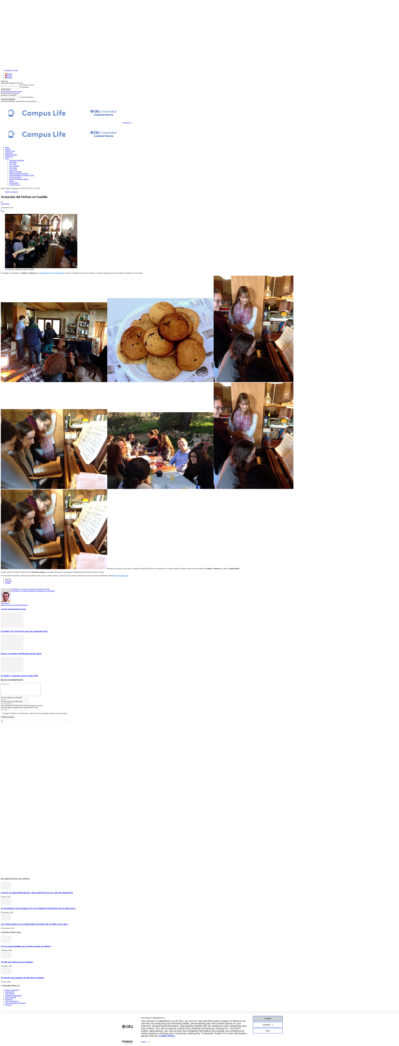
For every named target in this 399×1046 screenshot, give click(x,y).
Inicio (3, 188)
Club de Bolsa (13, 183)
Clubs (7, 158)
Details (143, 1042)
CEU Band (13, 162)
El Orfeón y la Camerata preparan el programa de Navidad (31, 589)
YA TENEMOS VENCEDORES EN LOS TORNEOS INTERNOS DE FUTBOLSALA (38, 908)
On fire (11, 181)
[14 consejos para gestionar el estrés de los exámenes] (6, 974)
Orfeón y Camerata (15, 171)
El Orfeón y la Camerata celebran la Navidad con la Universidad (33, 591)
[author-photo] (6, 601)
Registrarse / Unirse (11, 70)
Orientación (9, 157)
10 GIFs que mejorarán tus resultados (17, 962)
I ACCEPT (267, 1019)
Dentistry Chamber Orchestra (18, 173)
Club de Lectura (14, 185)
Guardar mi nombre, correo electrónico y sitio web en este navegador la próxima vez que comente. (35, 713)
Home (7, 147)
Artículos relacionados (9, 609)
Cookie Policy (167, 1036)
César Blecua (5, 204)
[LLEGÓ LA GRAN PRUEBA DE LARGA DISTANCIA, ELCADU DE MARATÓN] (6, 889)
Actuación (8, 581)
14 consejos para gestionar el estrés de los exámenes (22, 978)
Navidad (8, 583)
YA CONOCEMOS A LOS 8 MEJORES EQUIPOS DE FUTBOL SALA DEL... (35, 924)
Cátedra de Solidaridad (16, 160)
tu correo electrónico (26, 97)
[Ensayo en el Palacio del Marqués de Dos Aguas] (12, 649)
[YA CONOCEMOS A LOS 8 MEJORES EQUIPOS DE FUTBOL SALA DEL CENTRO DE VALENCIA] (6, 920)
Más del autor (21, 609)
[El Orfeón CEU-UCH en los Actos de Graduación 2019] (12, 627)
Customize (266, 1025)
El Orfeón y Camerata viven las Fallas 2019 (19, 676)
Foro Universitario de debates (18, 179)
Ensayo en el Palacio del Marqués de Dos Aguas (21, 653)
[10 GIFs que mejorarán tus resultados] (6, 958)
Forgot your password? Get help (11, 91)
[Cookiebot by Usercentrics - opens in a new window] (127, 1042)
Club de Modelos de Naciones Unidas (21, 175)
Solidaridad (8, 153)
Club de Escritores (15, 177)
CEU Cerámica (14, 166)
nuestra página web (121, 576)
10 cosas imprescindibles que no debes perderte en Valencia (26, 946)
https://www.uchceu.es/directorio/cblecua (14, 605)
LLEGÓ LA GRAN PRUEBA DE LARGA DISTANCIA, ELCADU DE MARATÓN (37, 893)
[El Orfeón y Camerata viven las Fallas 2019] (12, 672)
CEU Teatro (13, 170)
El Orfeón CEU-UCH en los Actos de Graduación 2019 (24, 631)
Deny (268, 1031)
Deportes (8, 149)
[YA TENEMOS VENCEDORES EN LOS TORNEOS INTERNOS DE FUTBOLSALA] (6, 904)
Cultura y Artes (10, 151)
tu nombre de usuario (27, 85)
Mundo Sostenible (11, 155)
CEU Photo (13, 168)
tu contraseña (24, 87)
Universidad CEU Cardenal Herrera (52, 273)
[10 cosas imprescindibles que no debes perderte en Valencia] (6, 942)
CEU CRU (13, 164)
